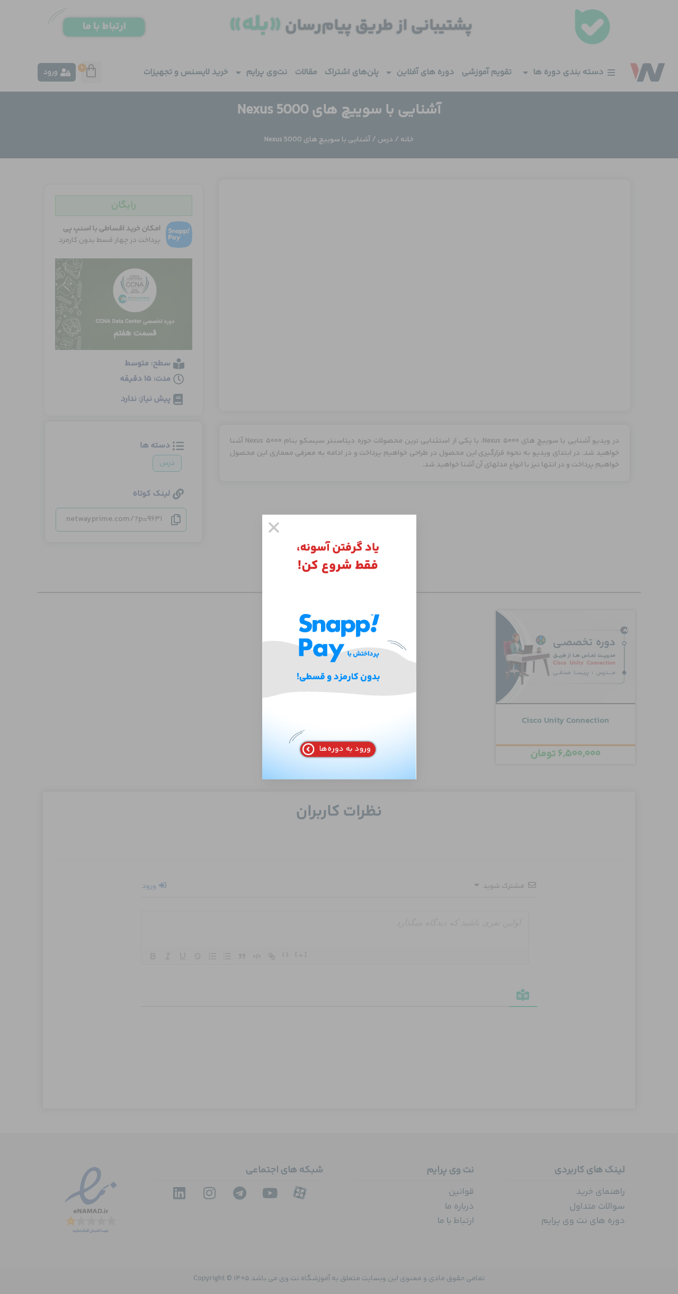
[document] (339, 647)
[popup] (339, 647)
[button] (273, 527)
